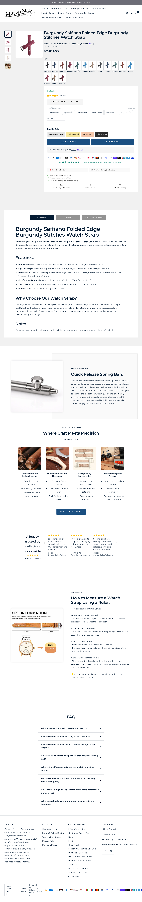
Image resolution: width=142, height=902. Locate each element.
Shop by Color (47, 13)
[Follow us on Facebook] (105, 851)
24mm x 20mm (126, 112)
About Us (72, 864)
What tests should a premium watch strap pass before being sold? (68, 802)
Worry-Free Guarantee (94, 217)
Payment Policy (49, 845)
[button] (53, 96)
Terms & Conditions (51, 837)
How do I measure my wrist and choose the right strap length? (68, 746)
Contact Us (73, 876)
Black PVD (102, 134)
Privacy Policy (48, 841)
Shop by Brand (64, 13)
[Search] (127, 13)
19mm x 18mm (82, 112)
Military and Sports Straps (77, 8)
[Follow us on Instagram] (111, 851)
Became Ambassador (78, 868)
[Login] (132, 13)
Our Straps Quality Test (79, 833)
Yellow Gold (73, 134)
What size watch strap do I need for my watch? (64, 728)
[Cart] (136, 13)
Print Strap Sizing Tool (65, 102)
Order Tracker (74, 845)
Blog (70, 837)
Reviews (68, 217)
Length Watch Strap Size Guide (83, 849)
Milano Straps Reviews (78, 829)
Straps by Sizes (99, 8)
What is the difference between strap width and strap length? (67, 768)
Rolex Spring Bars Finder (80, 857)
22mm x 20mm (111, 112)
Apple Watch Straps (84, 13)
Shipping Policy (49, 829)
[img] (32, 555)
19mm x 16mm (68, 112)
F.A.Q (71, 841)
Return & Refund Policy (53, 833)
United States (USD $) (9, 890)
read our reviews (71, 512)
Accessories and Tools (51, 18)
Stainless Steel (56, 134)
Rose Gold (88, 134)
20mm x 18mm (97, 112)
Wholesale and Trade (78, 872)
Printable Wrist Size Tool (79, 860)
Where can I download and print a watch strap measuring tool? (69, 757)
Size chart (131, 108)
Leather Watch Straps (51, 8)
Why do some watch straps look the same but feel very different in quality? (68, 780)
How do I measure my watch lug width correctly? (65, 736)
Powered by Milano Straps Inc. (33, 890)
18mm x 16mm (54, 112)
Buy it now (112, 142)
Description (41, 217)
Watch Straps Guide (74, 18)
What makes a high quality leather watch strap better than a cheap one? (70, 791)
